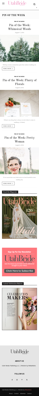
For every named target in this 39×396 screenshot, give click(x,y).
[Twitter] (27, 380)
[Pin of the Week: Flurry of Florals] (19, 103)
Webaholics (32, 366)
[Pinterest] (22, 380)
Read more (7, 68)
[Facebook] (12, 380)
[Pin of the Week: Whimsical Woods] (19, 48)
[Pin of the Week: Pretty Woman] (19, 160)
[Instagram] (17, 380)
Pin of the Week (19, 22)
